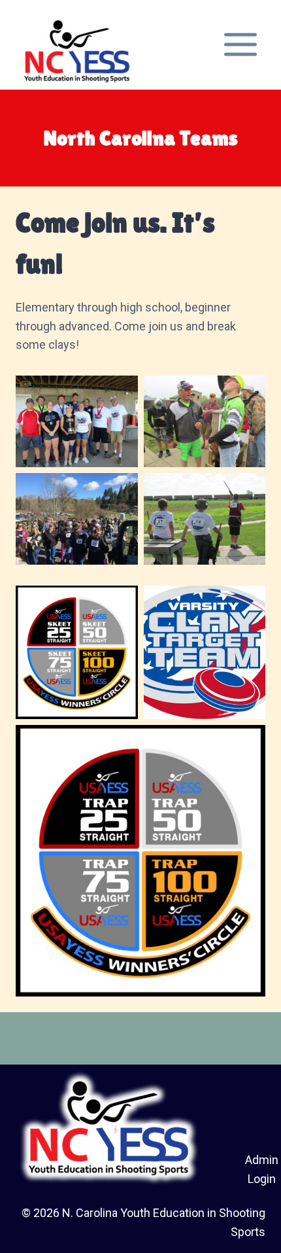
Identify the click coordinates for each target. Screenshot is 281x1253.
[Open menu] (240, 45)
